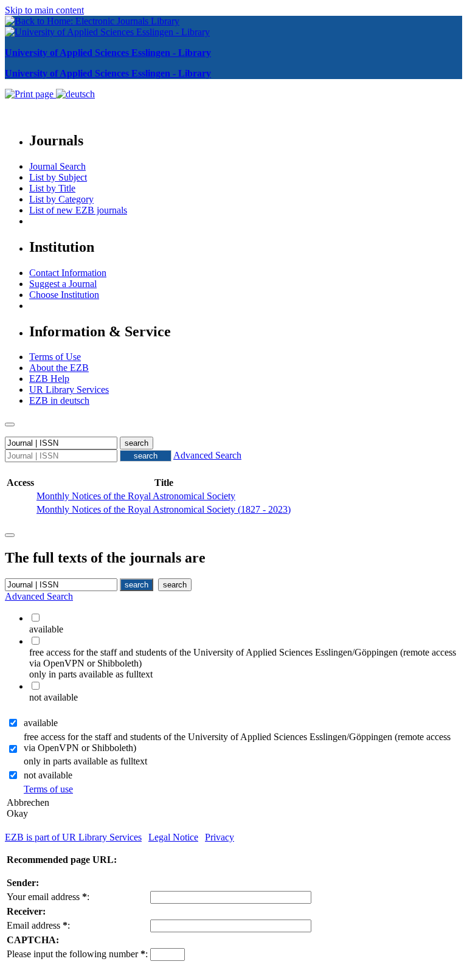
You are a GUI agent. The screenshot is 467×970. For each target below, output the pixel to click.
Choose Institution (64, 294)
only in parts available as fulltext (85, 761)
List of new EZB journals (78, 210)
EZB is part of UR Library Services (73, 837)
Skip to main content (44, 10)
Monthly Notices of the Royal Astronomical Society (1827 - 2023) (163, 509)
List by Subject (58, 177)
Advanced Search (207, 455)
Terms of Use (55, 357)
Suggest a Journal (63, 284)
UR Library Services (69, 389)
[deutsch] (75, 94)
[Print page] (30, 94)
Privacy (219, 837)
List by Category (61, 199)
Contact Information (67, 273)
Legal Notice (173, 837)
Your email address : (48, 897)
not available (48, 775)
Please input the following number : (77, 954)
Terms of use (48, 789)
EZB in (59, 400)
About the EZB (59, 367)
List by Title (52, 188)
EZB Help (49, 378)
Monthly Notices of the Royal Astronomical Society (135, 496)
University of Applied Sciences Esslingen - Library (108, 52)
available (41, 723)
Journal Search (57, 166)
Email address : (38, 925)
